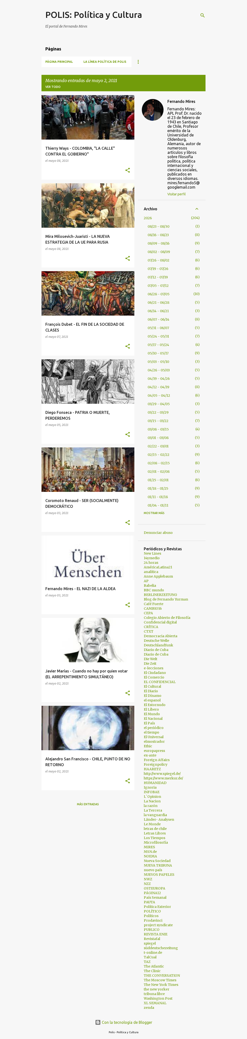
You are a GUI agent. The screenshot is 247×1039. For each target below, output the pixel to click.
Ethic (148, 746)
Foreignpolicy (155, 764)
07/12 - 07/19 (158, 277)
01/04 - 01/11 (158, 505)
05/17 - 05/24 (158, 345)
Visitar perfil (176, 194)
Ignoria (150, 787)
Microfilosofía (156, 842)
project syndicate (158, 925)
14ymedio (152, 558)
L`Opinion (152, 796)
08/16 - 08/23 (158, 235)
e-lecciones (153, 668)
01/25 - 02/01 (158, 480)
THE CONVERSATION (162, 975)
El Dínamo (152, 695)
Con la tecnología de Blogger (126, 1022)
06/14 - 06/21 (158, 311)
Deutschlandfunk (158, 645)
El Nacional (153, 718)
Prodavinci (153, 920)
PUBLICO (151, 929)
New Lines (152, 553)
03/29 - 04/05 (159, 404)
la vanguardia (155, 815)
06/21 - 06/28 (158, 302)
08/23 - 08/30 (158, 226)
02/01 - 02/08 (159, 471)
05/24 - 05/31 (158, 336)
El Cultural (152, 686)
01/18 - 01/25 (158, 488)
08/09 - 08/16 (159, 243)
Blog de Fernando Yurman (166, 599)
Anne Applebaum (158, 576)
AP (146, 581)
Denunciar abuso (158, 532)
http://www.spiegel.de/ (162, 773)
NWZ (148, 879)
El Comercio (154, 677)
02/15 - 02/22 (158, 454)
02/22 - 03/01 (158, 446)
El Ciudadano (155, 673)
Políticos (151, 916)
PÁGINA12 (152, 893)
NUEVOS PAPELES (159, 874)
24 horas (151, 562)
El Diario (151, 691)
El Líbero (151, 709)
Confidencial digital (160, 622)
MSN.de (150, 851)
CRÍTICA (151, 627)
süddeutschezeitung (161, 948)
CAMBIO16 (153, 608)
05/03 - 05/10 (158, 362)
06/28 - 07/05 (159, 294)
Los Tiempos (154, 838)
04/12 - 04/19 (158, 387)
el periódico (154, 728)
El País (149, 723)
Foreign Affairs (157, 760)
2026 (148, 218)
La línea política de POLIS (104, 61)
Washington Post (158, 998)
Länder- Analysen (159, 819)
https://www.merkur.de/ (163, 778)
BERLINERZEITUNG (160, 595)
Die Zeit (150, 663)
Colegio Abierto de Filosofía (167, 617)
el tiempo (151, 732)
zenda (149, 1007)
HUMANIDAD (155, 783)
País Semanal (155, 897)
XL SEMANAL (155, 1003)
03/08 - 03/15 (158, 429)
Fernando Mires (181, 101)
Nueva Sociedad (157, 861)
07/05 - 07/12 (158, 285)
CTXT (148, 631)
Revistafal (152, 939)
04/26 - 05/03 (159, 370)
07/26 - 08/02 (158, 260)
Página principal (59, 61)
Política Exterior (157, 907)
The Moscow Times (160, 980)
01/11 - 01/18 (158, 497)
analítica (151, 572)
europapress (154, 751)
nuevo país (153, 870)
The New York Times (161, 984)
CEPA (148, 613)
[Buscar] (203, 15)
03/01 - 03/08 (158, 438)
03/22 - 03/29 (158, 412)
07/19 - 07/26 (158, 269)
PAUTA (149, 902)
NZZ (147, 884)
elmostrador (154, 741)
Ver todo (53, 86)
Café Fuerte (153, 604)
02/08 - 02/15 (159, 463)
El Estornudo (154, 705)
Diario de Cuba (156, 650)
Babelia (150, 585)
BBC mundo (154, 590)
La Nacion (152, 801)
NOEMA (150, 856)
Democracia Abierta (160, 636)
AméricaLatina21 (158, 567)
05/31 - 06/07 (158, 328)
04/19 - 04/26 (159, 378)
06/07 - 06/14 (158, 319)
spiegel (150, 943)
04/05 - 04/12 (159, 395)
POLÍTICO (152, 911)
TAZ (147, 962)
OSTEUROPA (154, 888)
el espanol (152, 700)
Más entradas (88, 804)
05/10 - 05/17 (158, 353)
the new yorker (156, 989)
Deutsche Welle (156, 640)
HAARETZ (152, 769)
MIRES (149, 847)
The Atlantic (154, 966)
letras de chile (155, 829)
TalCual (150, 957)
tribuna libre (154, 994)
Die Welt (150, 659)
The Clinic (152, 971)
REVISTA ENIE (155, 934)
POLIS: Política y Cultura (93, 15)
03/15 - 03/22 (158, 421)
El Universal (154, 737)
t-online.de (153, 952)
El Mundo (152, 714)
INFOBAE (151, 792)
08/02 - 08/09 (159, 252)
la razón (151, 806)
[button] (127, 170)
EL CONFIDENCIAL (160, 682)
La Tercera (153, 810)
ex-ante (150, 755)
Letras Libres (155, 833)
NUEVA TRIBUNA (158, 865)
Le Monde (152, 824)
